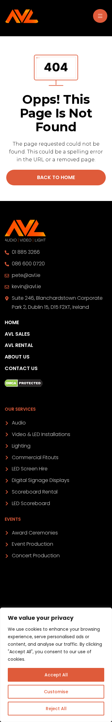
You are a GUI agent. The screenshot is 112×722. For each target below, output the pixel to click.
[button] (56, 177)
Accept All (56, 675)
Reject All (56, 708)
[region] (56, 665)
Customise (56, 692)
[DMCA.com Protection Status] (56, 383)
